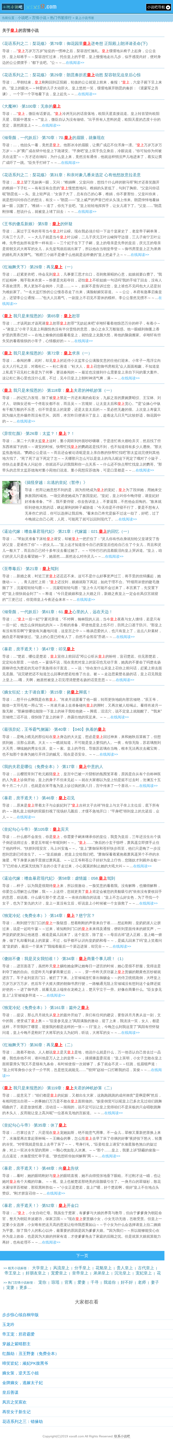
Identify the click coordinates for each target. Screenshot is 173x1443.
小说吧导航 (156, 7)
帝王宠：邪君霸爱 (18, 1334)
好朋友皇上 (36, 1273)
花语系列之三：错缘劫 (22, 1421)
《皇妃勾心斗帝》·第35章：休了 (33, 1125)
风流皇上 (61, 1268)
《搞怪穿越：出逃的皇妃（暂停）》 (55, 482)
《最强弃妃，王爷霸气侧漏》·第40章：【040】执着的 (53, 729)
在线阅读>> (75, 63)
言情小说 (39, 18)
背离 (68, 1282)
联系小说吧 (122, 1436)
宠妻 (10, 1287)
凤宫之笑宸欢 (14, 1402)
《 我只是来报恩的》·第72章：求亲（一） (46, 353)
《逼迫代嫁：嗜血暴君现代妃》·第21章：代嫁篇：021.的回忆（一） (65, 531)
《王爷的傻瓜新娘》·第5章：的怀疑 (36, 224)
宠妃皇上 (144, 1273)
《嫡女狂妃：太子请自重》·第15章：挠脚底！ (45, 692)
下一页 (82, 1255)
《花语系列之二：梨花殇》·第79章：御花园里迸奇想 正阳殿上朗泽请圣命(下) (74, 43)
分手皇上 (82, 1268)
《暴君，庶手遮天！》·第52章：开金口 (39, 1205)
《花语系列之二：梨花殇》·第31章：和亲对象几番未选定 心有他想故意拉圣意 (70, 175)
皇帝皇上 (80, 1273)
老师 (142, 1282)
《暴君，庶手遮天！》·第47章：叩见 (37, 649)
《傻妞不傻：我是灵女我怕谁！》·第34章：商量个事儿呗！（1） (63, 958)
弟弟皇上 (101, 1273)
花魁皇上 (104, 1268)
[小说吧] (29, 12)
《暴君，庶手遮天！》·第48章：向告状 (39, 1168)
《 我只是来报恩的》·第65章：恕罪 (40, 316)
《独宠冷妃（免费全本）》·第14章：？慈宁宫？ (47, 915)
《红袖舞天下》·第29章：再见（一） (37, 267)
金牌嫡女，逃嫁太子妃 (22, 1382)
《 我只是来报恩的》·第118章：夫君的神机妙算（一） (57, 390)
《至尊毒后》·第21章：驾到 (29, 568)
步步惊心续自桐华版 (20, 1315)
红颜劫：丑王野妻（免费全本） (30, 1353)
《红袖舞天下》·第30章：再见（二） (37, 1045)
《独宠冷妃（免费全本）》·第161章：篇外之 (44, 1007)
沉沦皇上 (122, 1273)
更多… (25, 1287)
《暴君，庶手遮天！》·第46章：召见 (37, 798)
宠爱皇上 (59, 1273)
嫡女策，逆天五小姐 (20, 1373)
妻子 (155, 1282)
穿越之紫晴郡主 (16, 1344)
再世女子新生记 (16, 1412)
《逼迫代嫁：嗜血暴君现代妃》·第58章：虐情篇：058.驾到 (57, 878)
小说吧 (23, 18)
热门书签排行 (61, 18)
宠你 (42, 1282)
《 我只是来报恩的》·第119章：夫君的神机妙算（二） (57, 1088)
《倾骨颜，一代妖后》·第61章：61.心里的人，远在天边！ (56, 612)
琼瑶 (55, 1282)
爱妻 (81, 1282)
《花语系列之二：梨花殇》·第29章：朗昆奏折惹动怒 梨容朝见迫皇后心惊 (70, 75)
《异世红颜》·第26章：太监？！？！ (37, 433)
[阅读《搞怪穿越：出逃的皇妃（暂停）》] (11, 502)
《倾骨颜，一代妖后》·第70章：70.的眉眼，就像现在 (52, 137)
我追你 (110, 1282)
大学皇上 (40, 1268)
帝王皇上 (13, 1273)
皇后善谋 (10, 1392)
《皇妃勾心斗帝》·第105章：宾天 (34, 829)
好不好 (127, 1282)
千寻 (95, 1282)
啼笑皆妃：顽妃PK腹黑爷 (25, 1363)
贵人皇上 (125, 1268)
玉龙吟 (8, 1324)
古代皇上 (146, 1268)
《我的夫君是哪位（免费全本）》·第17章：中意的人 (51, 766)
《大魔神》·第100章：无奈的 (30, 106)
